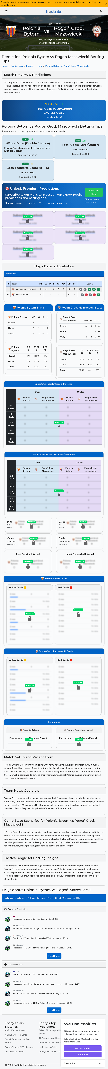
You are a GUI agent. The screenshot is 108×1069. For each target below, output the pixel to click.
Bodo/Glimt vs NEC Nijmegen (19, 1047)
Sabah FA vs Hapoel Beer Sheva (17, 1041)
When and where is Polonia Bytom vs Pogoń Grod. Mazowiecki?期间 (43, 898)
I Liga (39, 65)
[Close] (106, 4)
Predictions (17, 65)
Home (5, 65)
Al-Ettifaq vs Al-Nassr (16, 1030)
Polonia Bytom (32, 31)
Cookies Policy (88, 1039)
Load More (54, 955)
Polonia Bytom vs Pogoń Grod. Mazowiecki (67, 65)
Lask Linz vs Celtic (14, 1051)
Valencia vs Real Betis (16, 1034)
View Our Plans (94, 192)
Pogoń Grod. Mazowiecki (69, 31)
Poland (29, 65)
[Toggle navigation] (6, 11)
